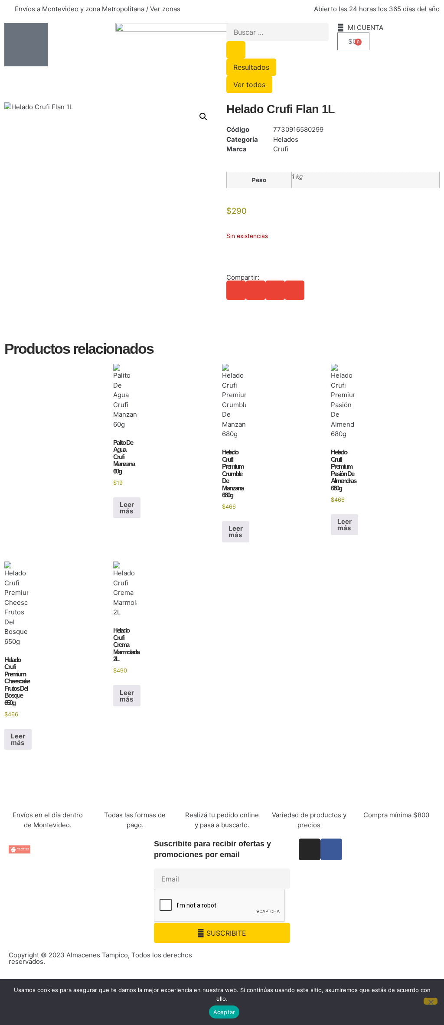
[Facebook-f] (331, 849)
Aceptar (224, 1012)
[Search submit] (235, 50)
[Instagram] (309, 849)
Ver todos (249, 84)
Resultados (251, 67)
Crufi (280, 149)
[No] (430, 1001)
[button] (203, 116)
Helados (285, 139)
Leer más (127, 507)
